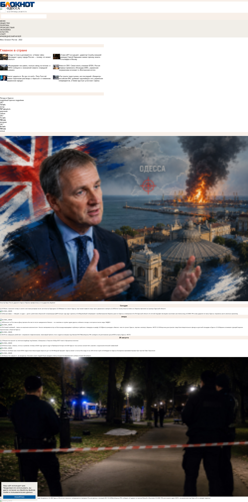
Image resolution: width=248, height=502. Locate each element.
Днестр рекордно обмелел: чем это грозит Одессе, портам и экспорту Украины (127, 327)
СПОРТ (3, 34)
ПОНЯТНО (19, 497)
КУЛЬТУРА (4, 32)
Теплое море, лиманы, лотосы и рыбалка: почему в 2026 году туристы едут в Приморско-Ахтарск (33, 345)
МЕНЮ (2, 21)
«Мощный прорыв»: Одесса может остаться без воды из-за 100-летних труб (77, 350)
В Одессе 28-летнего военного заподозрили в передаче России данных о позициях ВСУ (79, 498)
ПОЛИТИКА (4, 25)
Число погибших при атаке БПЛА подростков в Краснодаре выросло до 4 (26, 350)
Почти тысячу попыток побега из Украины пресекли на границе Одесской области (140, 308)
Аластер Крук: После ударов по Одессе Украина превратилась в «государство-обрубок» (27, 302)
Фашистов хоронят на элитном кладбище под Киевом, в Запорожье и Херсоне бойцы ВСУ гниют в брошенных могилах (40, 340)
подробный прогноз (7, 100)
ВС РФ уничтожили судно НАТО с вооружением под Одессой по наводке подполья (184, 498)
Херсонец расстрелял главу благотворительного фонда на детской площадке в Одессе (188, 327)
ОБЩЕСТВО (5, 23)
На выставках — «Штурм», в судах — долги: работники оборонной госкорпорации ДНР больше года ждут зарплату (39, 313)
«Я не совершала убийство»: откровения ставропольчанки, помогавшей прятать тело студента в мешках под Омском (40, 334)
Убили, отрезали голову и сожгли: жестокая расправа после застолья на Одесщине (29, 308)
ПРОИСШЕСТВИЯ (7, 28)
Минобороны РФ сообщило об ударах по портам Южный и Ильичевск (133, 498)
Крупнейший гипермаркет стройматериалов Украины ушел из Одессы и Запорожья (106, 313)
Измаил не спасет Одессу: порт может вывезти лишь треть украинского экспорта (85, 308)
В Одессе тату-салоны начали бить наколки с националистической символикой (93, 345)
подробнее (20, 100)
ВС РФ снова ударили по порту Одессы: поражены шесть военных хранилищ (213, 313)
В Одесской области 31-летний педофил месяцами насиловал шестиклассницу (161, 313)
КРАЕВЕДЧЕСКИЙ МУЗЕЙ (10, 36)
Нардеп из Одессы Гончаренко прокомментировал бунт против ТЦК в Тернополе (130, 350)
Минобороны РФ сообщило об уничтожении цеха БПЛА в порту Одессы (103, 334)
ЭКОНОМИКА (5, 30)
